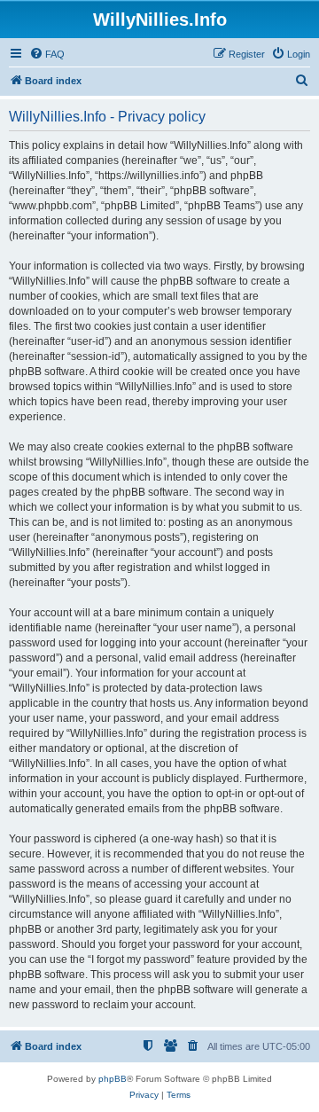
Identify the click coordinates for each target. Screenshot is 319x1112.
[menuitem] (47, 54)
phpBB (112, 1079)
